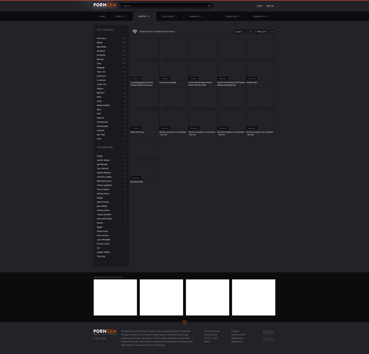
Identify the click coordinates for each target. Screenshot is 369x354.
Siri (111, 248)
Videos (119, 16)
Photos (142, 16)
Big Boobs (111, 46)
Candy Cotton (111, 210)
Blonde (111, 59)
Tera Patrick (111, 168)
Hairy (111, 101)
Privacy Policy (210, 334)
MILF (111, 109)
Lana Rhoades (111, 239)
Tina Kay (111, 256)
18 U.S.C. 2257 (211, 338)
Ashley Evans (111, 193)
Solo (111, 63)
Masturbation (111, 105)
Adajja (111, 197)
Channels (194, 16)
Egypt (111, 227)
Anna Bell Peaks (111, 218)
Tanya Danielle (111, 214)
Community (259, 16)
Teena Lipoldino (111, 185)
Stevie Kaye (111, 231)
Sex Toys (111, 134)
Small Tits (111, 84)
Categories (168, 16)
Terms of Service (212, 331)
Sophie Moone (111, 172)
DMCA (207, 341)
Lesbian (111, 130)
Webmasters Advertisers (237, 340)
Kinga (111, 155)
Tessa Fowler (111, 189)
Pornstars (231, 16)
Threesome (111, 122)
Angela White (111, 252)
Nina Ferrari (111, 235)
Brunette (111, 55)
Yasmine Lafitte (111, 176)
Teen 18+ (111, 71)
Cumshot (111, 80)
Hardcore (111, 76)
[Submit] (210, 6)
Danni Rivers (111, 202)
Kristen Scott (111, 243)
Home (102, 16)
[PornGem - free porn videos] (105, 6)
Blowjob (111, 67)
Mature (111, 117)
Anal (111, 138)
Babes (111, 42)
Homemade (111, 126)
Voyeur (111, 88)
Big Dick (111, 92)
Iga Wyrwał (111, 164)
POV (111, 113)
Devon (111, 222)
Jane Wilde (111, 206)
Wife (111, 96)
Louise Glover (111, 160)
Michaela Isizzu (111, 181)
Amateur (111, 50)
